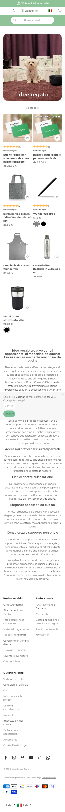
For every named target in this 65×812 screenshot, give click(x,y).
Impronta (8, 715)
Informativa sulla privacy (12, 698)
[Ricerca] (14, 20)
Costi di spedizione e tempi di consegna (48, 621)
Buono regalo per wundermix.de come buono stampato (16, 158)
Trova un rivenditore (14, 650)
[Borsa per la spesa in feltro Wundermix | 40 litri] (17, 187)
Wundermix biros (44, 213)
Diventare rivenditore (15, 655)
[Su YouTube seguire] (31, 757)
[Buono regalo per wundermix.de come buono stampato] (17, 128)
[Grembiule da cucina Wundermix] (17, 246)
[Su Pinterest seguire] (22, 757)
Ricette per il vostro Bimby (14, 612)
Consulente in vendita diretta (16, 642)
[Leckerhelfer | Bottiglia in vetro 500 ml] (47, 246)
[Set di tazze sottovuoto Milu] (17, 298)
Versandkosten (49, 777)
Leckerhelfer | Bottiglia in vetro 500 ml (46, 269)
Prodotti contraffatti (14, 634)
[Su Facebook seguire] (5, 757)
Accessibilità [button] (10, 739)
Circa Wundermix (13, 604)
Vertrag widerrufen (14, 679)
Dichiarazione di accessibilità (12, 732)
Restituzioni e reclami (48, 629)
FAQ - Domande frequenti (45, 606)
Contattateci (43, 614)
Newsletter (42, 634)
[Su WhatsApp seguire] (48, 757)
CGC (5, 690)
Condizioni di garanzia (15, 684)
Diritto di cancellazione (11, 707)
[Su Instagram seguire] (14, 757)
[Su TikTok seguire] (39, 757)
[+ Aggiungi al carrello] (27, 138)
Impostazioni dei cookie (13, 722)
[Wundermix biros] (47, 187)
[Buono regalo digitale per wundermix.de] (47, 128)
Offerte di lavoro (12, 661)
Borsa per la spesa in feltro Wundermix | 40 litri (17, 217)
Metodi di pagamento (16, 629)
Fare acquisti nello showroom (13, 621)
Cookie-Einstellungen (15, 745)
